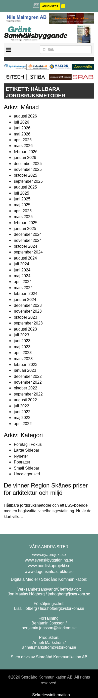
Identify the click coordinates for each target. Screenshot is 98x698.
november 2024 (28, 240)
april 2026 (23, 140)
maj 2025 (22, 205)
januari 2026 (25, 157)
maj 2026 (22, 134)
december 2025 (28, 163)
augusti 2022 (25, 400)
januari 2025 (25, 228)
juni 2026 (22, 128)
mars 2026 (23, 146)
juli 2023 (21, 335)
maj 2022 (22, 417)
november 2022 (28, 382)
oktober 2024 (25, 246)
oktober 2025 (25, 175)
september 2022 (28, 394)
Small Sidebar (26, 468)
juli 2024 (21, 264)
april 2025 (23, 211)
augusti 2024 (25, 258)
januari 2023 (25, 370)
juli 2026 (21, 122)
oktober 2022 (25, 388)
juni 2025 (22, 199)
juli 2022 (21, 406)
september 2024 (28, 252)
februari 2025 (25, 223)
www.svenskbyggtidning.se (49, 560)
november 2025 (28, 169)
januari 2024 (25, 299)
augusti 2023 (25, 329)
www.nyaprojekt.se (49, 554)
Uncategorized (27, 474)
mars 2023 (23, 359)
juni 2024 (22, 270)
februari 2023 (25, 364)
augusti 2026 (25, 116)
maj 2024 (22, 276)
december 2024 (28, 234)
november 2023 (28, 311)
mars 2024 (23, 288)
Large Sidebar (26, 450)
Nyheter (21, 456)
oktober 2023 (25, 317)
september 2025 (28, 181)
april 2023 (23, 353)
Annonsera (50, 6)
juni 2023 (22, 341)
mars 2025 (23, 217)
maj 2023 (22, 347)
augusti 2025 (25, 187)
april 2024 (23, 282)
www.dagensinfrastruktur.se (49, 571)
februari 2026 (25, 152)
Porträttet (22, 462)
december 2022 (28, 376)
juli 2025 (21, 193)
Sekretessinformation (51, 695)
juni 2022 (22, 412)
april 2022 (23, 424)
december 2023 (28, 305)
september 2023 (28, 323)
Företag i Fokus (28, 444)
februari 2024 (25, 293)
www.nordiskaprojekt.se (49, 566)
